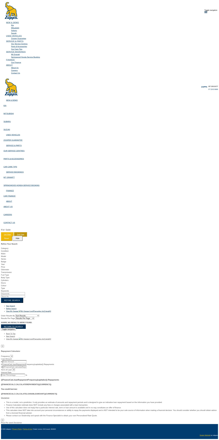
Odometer (5, 270)
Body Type (5, 278)
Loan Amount (6, 359)
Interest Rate (6, 372)
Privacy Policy (17, 429)
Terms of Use (27, 429)
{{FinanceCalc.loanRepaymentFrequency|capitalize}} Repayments (27, 364)
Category (4, 248)
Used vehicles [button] (14, 36)
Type (3, 288)
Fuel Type (5, 275)
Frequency (5, 356)
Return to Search (13, 327)
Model (3, 256)
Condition (5, 251)
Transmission (6, 272)
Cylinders (4, 280)
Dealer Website (205, 435)
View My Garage (28, 311)
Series (3, 259)
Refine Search (12, 300)
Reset (6, 238)
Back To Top (10, 334)
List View (7, 234)
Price (3, 267)
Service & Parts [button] (14, 41)
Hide (17, 238)
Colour (3, 286)
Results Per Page (8, 318)
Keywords (5, 291)
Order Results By (8, 316)
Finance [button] (10, 60)
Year (3, 264)
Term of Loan (6, 370)
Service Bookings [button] (16, 52)
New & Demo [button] (12, 23)
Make (3, 254)
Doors (3, 283)
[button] (109, 398)
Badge (3, 262)
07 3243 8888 (213, 89)
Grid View (20, 234)
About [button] (9, 65)
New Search (10, 306)
